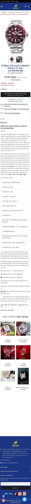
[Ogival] (8, 379)
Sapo (19, 502)
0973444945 (19, 99)
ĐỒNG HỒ (4, 122)
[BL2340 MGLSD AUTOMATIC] (23, 379)
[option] (15, 37)
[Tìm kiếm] (28, 6)
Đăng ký (15, 488)
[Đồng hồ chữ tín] (16, 6)
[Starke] (8, 331)
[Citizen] (8, 355)
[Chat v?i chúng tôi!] (24, 499)
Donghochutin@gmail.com (10, 462)
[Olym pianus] (23, 331)
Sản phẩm (15, 316)
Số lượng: (4, 89)
